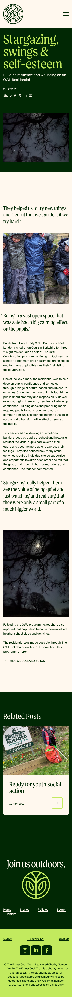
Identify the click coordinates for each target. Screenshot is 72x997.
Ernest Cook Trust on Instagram (25, 950)
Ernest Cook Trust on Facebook (47, 950)
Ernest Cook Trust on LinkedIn (36, 950)
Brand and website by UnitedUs (42, 984)
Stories (24, 909)
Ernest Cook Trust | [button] (13, 14)
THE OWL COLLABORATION (26, 661)
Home (7, 909)
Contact (11, 914)
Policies (43, 909)
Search (61, 909)
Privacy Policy (35, 938)
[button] (66, 14)
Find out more (57, 803)
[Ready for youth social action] (36, 750)
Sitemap (64, 938)
